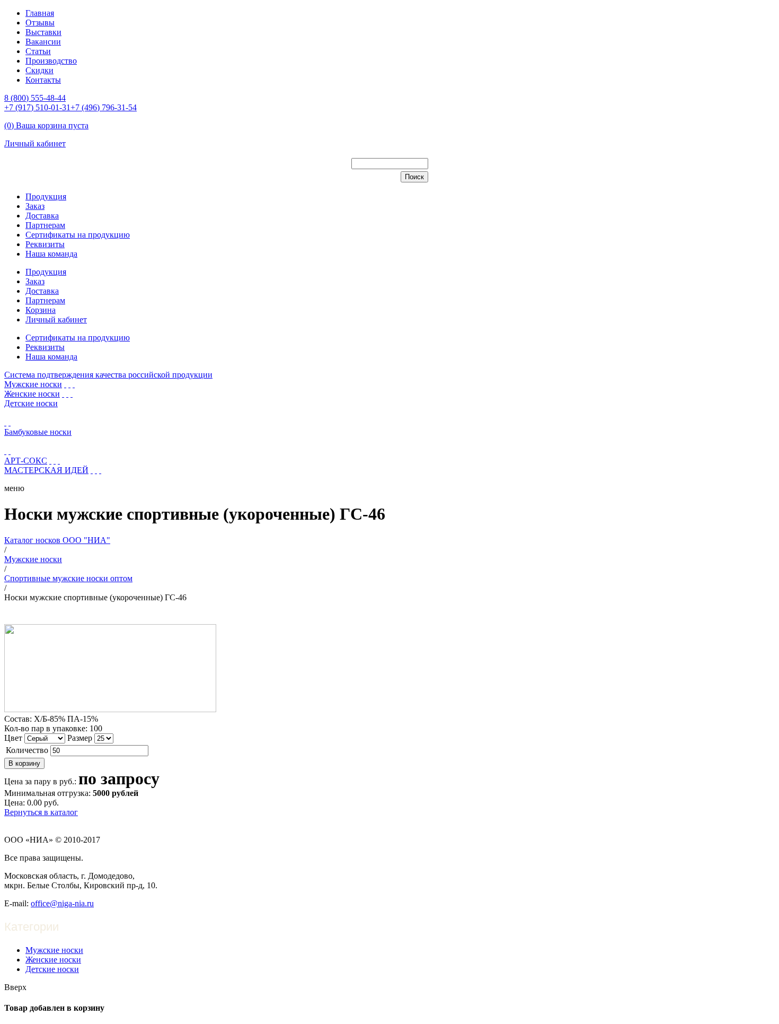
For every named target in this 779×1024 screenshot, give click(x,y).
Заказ (35, 206)
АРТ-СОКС (25, 460)
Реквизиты (45, 244)
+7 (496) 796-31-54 (103, 107)
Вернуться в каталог (41, 812)
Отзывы (40, 22)
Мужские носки (33, 384)
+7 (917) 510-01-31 (37, 107)
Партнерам (45, 225)
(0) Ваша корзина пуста (46, 125)
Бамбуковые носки (38, 431)
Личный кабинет (35, 143)
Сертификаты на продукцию (77, 234)
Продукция (45, 196)
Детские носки (31, 403)
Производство (51, 60)
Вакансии (43, 41)
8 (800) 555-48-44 (35, 97)
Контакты (43, 79)
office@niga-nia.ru (62, 903)
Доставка (42, 215)
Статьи (38, 51)
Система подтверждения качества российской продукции (108, 374)
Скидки (39, 70)
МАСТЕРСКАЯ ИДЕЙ (46, 470)
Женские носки (32, 393)
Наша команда (51, 253)
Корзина (40, 309)
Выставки (43, 32)
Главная (39, 12)
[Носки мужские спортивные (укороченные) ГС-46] (110, 709)
